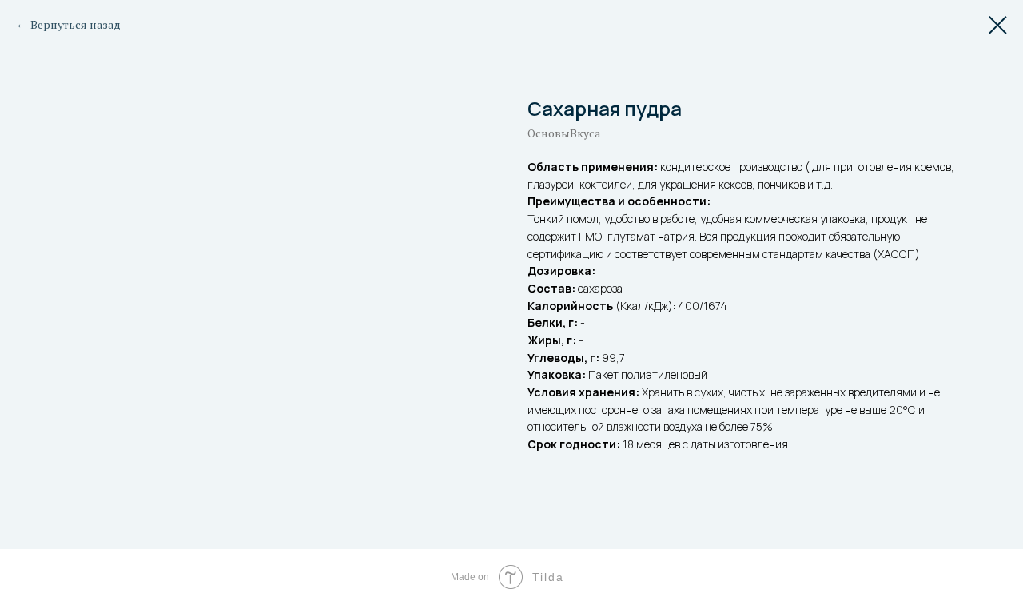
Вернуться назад (75, 24)
